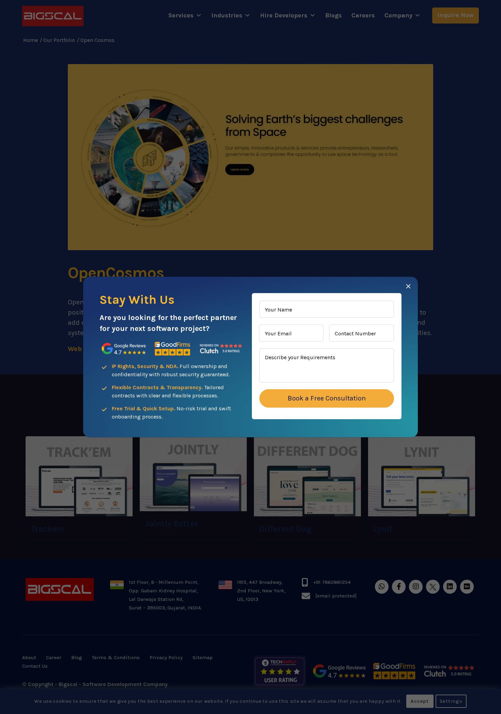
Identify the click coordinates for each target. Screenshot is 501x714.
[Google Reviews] (124, 348)
